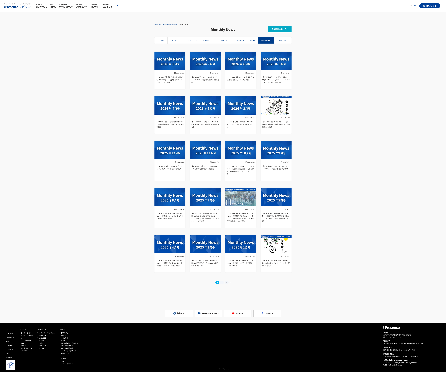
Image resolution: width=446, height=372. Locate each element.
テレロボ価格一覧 (27, 335)
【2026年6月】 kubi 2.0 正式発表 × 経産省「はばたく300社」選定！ (240, 78)
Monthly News (266, 40)
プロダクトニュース (190, 40)
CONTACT (9, 349)
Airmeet (41, 340)
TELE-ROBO (23, 330)
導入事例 (206, 40)
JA (415, 6)
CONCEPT (9, 333)
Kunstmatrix (43, 348)
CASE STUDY (10, 337)
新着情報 (180, 313)
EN (411, 6)
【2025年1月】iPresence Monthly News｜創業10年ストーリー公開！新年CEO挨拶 (276, 263)
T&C (7, 353)
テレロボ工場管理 (67, 348)
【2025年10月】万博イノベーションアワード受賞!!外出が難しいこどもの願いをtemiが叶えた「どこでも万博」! (240, 170)
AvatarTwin (65, 338)
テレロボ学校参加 (67, 346)
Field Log (174, 40)
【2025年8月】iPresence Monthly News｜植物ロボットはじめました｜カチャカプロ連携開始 (169, 216)
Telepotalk (42, 335)
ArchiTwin (42, 346)
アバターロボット (221, 40)
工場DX (63, 335)
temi (22, 338)
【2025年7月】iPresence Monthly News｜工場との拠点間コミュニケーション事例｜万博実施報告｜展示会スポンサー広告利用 (205, 217)
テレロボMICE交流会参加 (69, 343)
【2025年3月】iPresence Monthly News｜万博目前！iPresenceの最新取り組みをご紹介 (204, 263)
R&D (7, 341)
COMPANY (9, 345)
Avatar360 (42, 338)
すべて (162, 40)
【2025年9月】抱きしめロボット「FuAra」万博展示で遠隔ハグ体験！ (276, 167)
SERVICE (62, 330)
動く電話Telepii (26, 348)
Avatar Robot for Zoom (47, 333)
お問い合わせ (431, 6)
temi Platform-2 (26, 340)
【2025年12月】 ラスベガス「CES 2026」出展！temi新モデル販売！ (169, 167)
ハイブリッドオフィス (68, 351)
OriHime (24, 351)
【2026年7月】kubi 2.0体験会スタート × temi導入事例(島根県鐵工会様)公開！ (205, 79)
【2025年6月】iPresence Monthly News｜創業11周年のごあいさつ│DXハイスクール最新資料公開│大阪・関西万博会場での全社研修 (240, 217)
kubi (22, 343)
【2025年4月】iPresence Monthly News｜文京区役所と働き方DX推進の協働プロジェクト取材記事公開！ (169, 263)
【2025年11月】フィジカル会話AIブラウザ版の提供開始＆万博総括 (204, 167)
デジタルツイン (238, 40)
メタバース (64, 356)
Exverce (64, 358)
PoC (62, 361)
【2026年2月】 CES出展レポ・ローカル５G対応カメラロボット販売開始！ (240, 124)
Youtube (239, 313)
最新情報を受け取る (280, 29)
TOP (7, 330)
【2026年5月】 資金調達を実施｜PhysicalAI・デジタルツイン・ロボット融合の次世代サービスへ (276, 79)
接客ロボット (65, 333)
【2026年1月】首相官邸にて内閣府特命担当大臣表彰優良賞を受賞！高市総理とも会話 (276, 124)
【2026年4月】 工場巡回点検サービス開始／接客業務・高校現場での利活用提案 (170, 124)
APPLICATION (41, 330)
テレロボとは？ (26, 333)
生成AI (252, 40)
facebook (269, 313)
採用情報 (9, 357)
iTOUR (63, 340)
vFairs (41, 343)
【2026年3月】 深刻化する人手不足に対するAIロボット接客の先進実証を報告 (205, 124)
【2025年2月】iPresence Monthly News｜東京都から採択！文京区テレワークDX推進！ (240, 263)
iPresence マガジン (210, 313)
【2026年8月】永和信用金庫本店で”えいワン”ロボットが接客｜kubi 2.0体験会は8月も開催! (169, 79)
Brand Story (281, 40)
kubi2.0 (23, 346)
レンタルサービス (67, 364)
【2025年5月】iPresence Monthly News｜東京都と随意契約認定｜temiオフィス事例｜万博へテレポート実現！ (275, 217)
